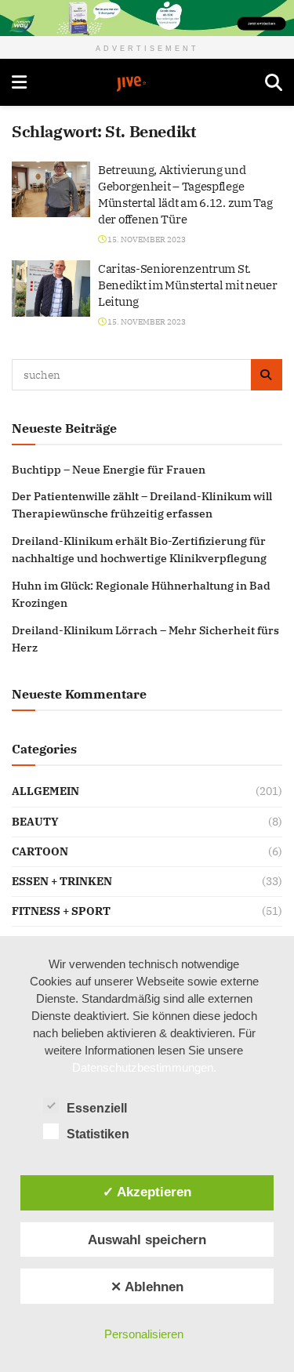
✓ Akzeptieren (147, 1192)
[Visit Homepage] (146, 84)
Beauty (35, 822)
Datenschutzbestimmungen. (144, 1067)
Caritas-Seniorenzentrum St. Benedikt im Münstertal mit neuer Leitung (187, 285)
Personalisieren (143, 1334)
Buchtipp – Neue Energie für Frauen (108, 470)
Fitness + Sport (61, 911)
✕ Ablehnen (147, 1286)
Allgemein (45, 791)
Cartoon (40, 851)
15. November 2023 (146, 239)
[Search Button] (273, 82)
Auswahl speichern (147, 1239)
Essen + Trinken (62, 881)
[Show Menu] (19, 82)
